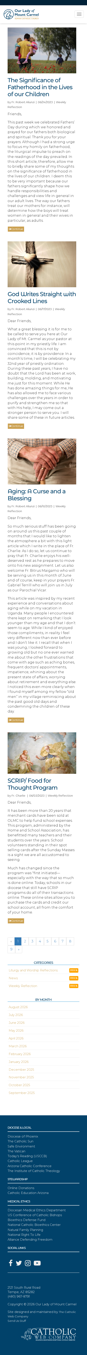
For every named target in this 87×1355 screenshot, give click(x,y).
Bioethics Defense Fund (26, 1220)
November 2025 (21, 1077)
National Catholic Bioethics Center (34, 1225)
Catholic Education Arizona (28, 1193)
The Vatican (16, 1151)
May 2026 (16, 1030)
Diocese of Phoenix (23, 1136)
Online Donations (21, 1188)
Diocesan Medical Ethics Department (37, 1210)
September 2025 (22, 1093)
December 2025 (21, 1070)
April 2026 (16, 1038)
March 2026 (18, 1046)
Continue (17, 229)
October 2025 (19, 1085)
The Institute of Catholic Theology (34, 1171)
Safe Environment (21, 1146)
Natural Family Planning (25, 1230)
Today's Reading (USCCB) (27, 1156)
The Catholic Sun (20, 1141)
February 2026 (20, 1054)
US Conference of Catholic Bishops (35, 1215)
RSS (73, 970)
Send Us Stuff (17, 1320)
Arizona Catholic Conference (30, 1166)
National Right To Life (24, 1235)
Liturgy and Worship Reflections (33, 970)
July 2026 (16, 1015)
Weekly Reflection (23, 986)
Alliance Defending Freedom (30, 1240)
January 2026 (19, 1062)
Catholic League (20, 1161)
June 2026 (16, 1023)
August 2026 (18, 1007)
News (13, 978)
